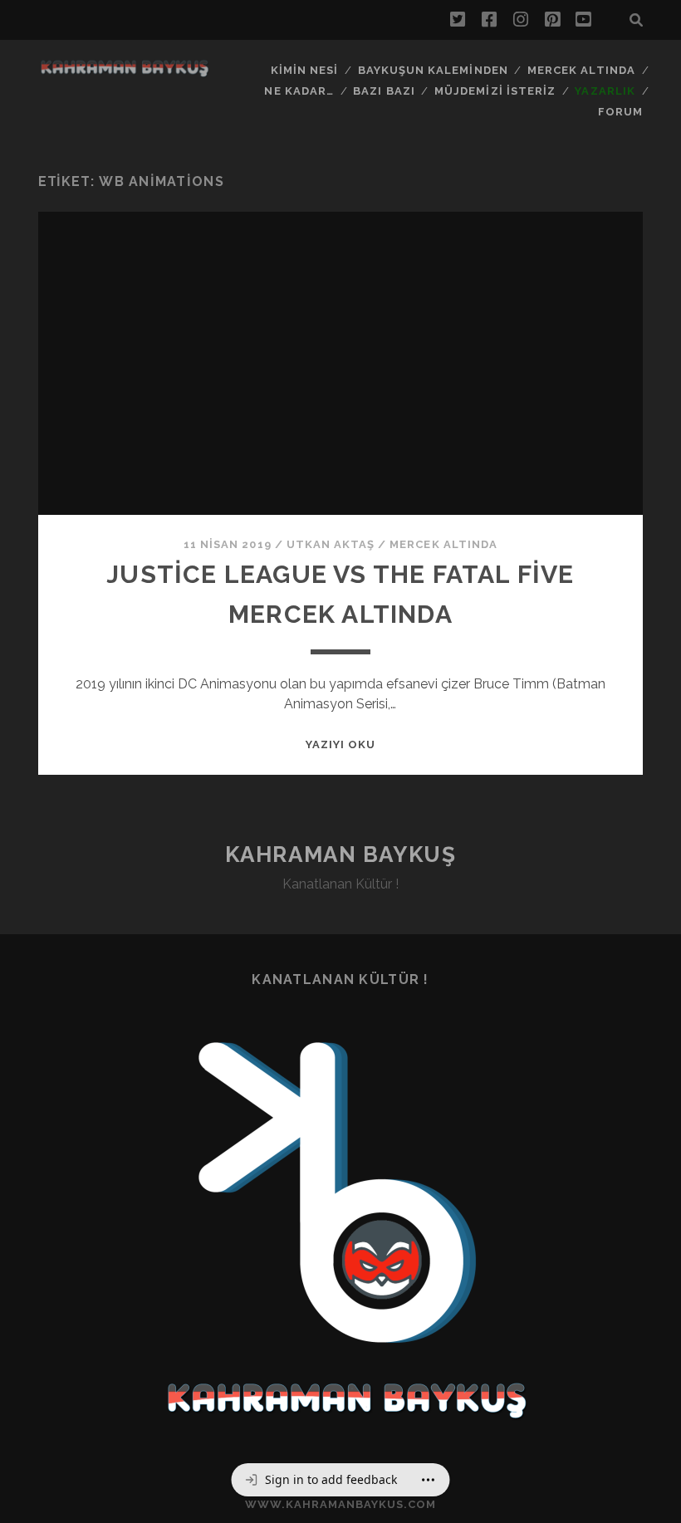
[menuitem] (321, 1480)
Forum (620, 111)
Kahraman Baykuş (340, 854)
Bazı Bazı (383, 91)
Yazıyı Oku (340, 744)
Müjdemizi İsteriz (495, 91)
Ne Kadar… (298, 91)
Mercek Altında (581, 70)
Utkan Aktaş (331, 544)
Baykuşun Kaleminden (433, 70)
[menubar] (341, 1479)
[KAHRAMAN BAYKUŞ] (124, 72)
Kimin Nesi (304, 70)
